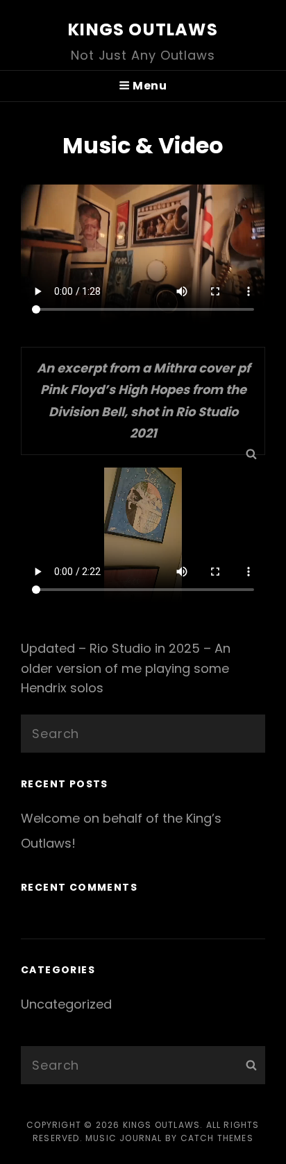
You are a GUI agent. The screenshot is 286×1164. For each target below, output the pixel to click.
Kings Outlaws (143, 29)
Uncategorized (66, 1004)
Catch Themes (216, 1138)
